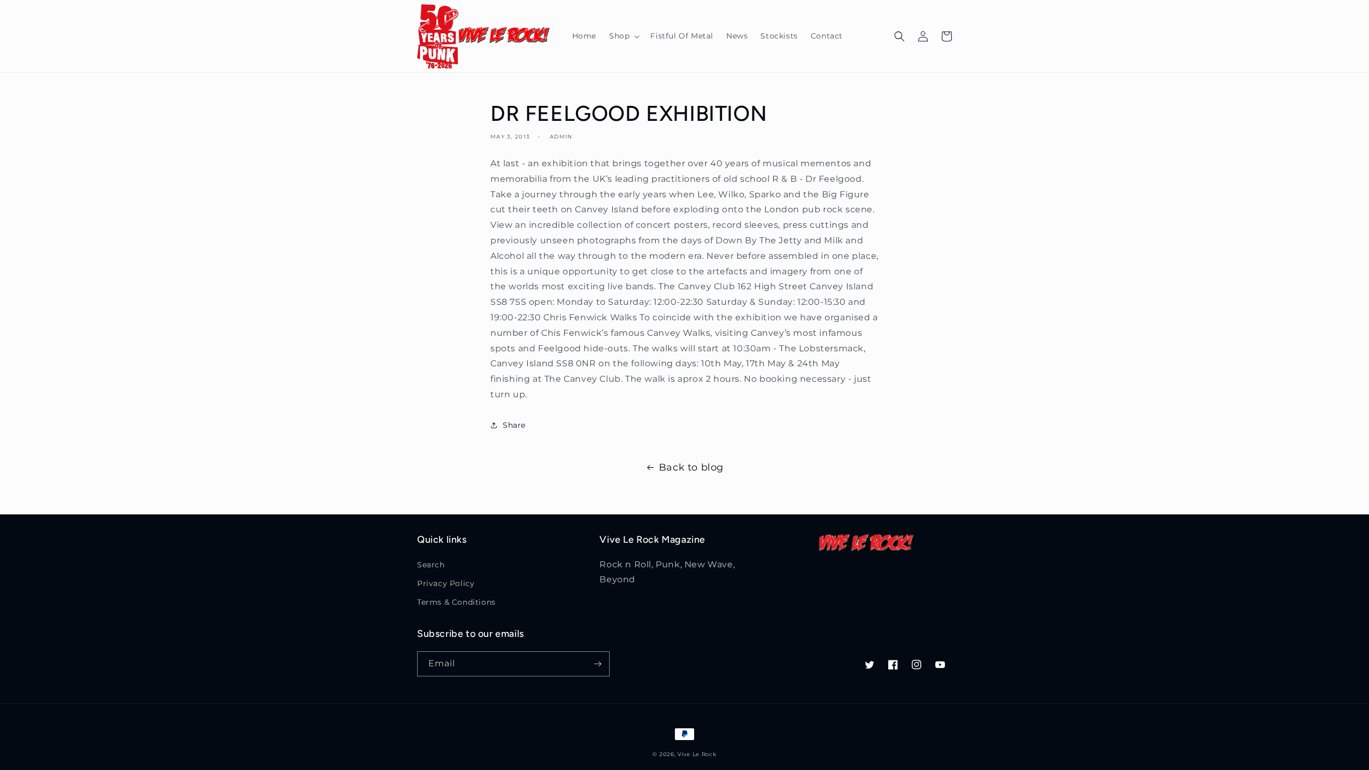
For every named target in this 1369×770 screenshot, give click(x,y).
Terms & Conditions (456, 602)
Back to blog (691, 467)
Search (431, 564)
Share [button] (514, 425)
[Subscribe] (597, 663)
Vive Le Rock (697, 754)
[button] (623, 36)
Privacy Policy (445, 583)
